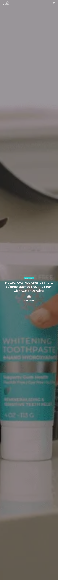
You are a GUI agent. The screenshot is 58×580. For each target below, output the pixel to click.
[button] (54, 3)
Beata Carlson (29, 300)
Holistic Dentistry (29, 278)
